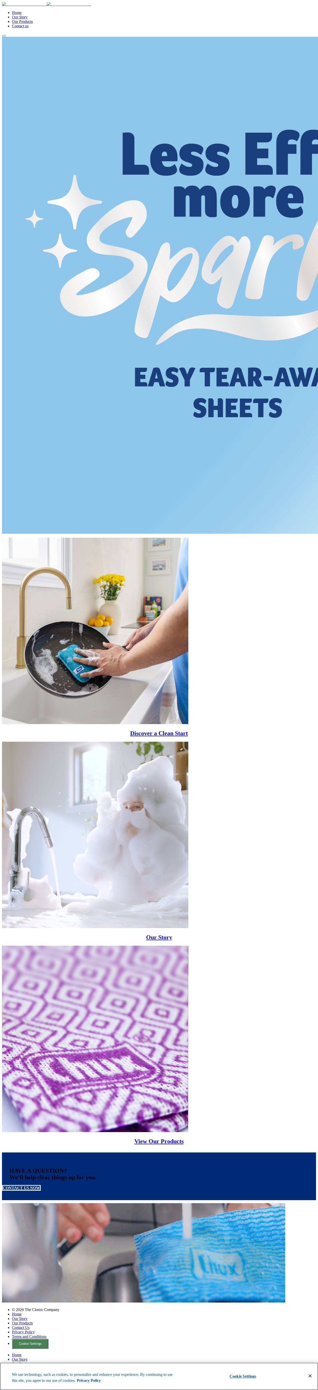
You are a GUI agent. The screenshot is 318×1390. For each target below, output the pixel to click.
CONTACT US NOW (21, 1188)
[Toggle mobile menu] (4, 36)
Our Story (20, 17)
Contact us (20, 26)
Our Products (22, 21)
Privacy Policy (23, 1332)
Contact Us (21, 1327)
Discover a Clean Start (159, 733)
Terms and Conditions (29, 1336)
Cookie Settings (30, 1344)
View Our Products (159, 1141)
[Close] (310, 1375)
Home (17, 12)
